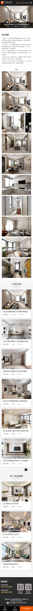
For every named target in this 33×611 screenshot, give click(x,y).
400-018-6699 (22, 3)
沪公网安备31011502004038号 (17, 602)
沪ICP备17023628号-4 (16, 601)
